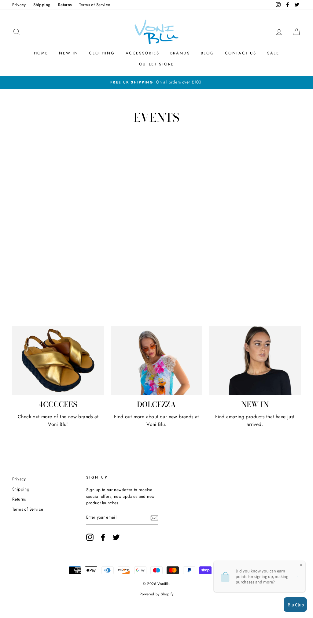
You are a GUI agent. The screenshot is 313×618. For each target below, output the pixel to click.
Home (41, 53)
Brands (180, 53)
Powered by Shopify (156, 594)
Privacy (19, 5)
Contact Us (240, 53)
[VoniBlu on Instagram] (90, 537)
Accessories (143, 53)
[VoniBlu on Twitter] (116, 537)
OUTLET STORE (156, 64)
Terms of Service (94, 5)
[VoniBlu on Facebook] (103, 537)
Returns (65, 5)
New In (68, 53)
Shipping (41, 5)
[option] (156, 82)
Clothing (102, 53)
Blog (207, 53)
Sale (273, 53)
